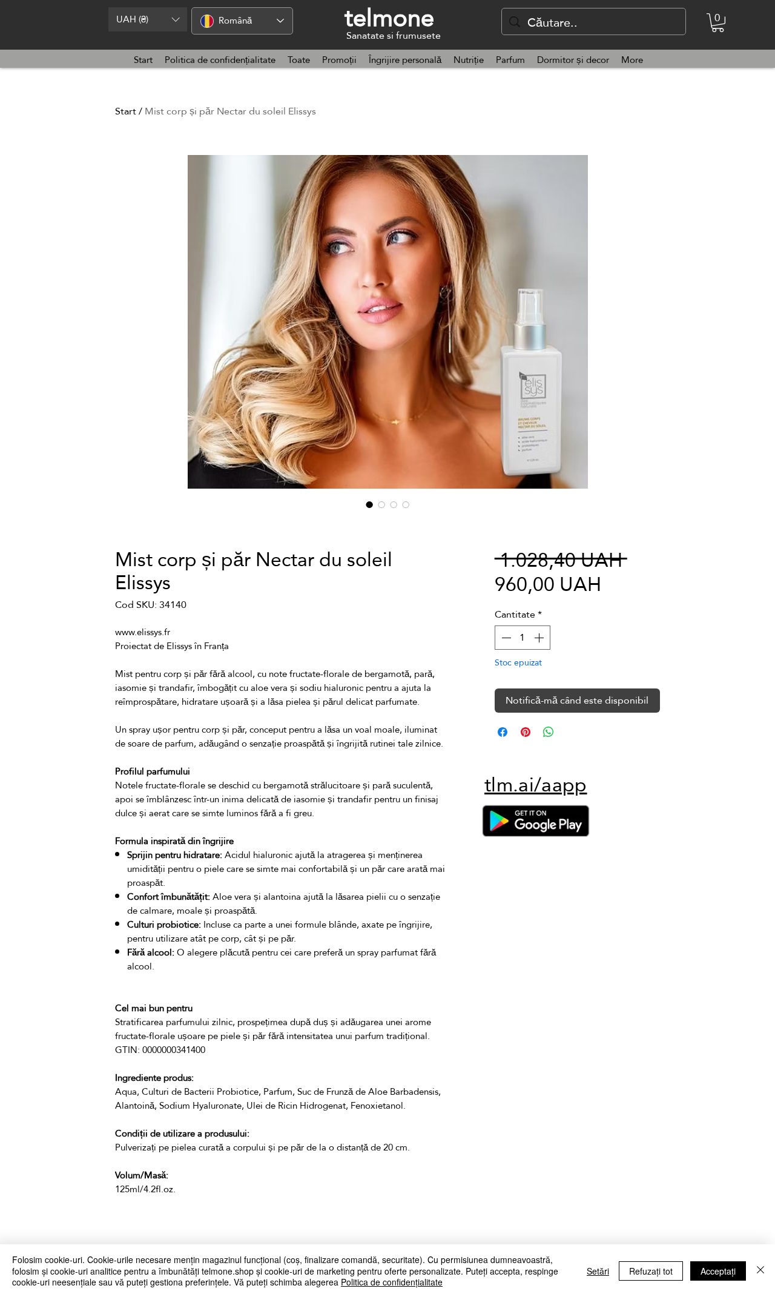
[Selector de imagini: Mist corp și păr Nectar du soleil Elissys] (369, 504)
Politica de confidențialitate (392, 1282)
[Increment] (540, 637)
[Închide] (760, 1270)
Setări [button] (598, 1271)
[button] (147, 19)
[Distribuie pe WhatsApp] (548, 732)
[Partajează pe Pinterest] (525, 732)
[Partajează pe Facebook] (502, 732)
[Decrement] (504, 637)
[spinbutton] (522, 637)
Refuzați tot (651, 1271)
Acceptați (718, 1271)
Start (125, 111)
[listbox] (147, 19)
